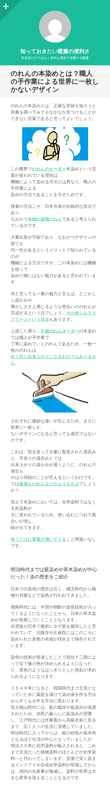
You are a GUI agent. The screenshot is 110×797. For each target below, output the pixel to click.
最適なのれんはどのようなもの (49, 483)
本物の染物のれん (45, 219)
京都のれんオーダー (60, 331)
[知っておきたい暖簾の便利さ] (55, 27)
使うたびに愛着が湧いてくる (38, 539)
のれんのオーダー (49, 168)
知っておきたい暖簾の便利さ (55, 51)
